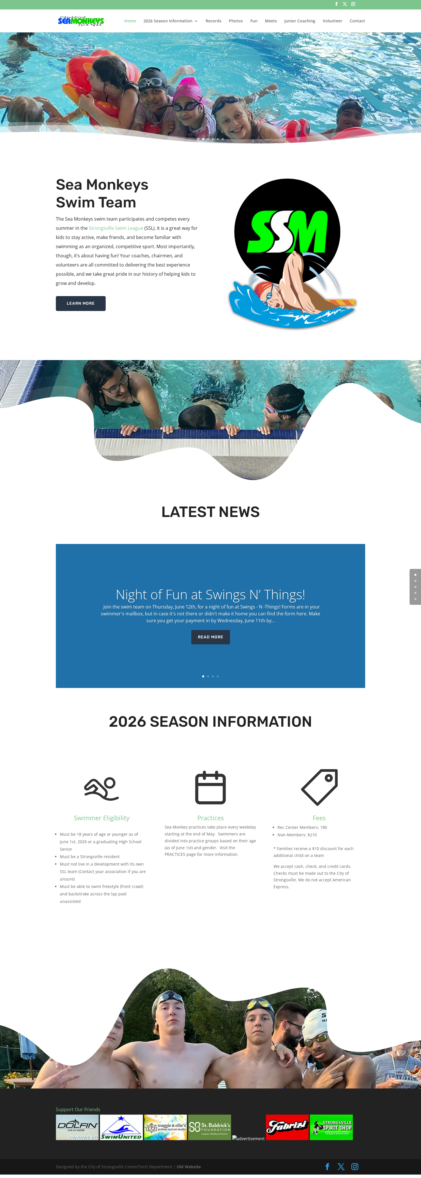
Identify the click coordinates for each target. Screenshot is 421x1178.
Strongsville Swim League (116, 228)
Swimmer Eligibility (101, 817)
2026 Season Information (167, 21)
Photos (236, 21)
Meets (271, 21)
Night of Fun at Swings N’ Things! (210, 594)
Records (213, 21)
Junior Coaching (299, 21)
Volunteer (332, 21)
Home (130, 21)
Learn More (81, 303)
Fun (253, 21)
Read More (210, 637)
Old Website (189, 1166)
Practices (210, 817)
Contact (357, 21)
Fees (319, 817)
